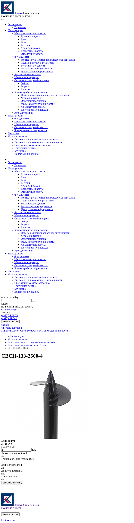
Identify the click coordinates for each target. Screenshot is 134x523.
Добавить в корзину (12, 482)
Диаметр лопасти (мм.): (14, 453)
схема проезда (9, 309)
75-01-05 (9, 315)
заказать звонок (10, 321)
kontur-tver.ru (8, 520)
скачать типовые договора (11, 326)
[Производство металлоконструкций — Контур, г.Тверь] (7, 13)
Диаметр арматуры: (12, 470)
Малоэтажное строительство (17, 330)
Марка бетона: (9, 476)
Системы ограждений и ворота (50, 330)
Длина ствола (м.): (11, 464)
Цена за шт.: (8, 440)
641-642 (9, 318)
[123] (51, 437)
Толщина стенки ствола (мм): (17, 458)
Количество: (8, 446)
